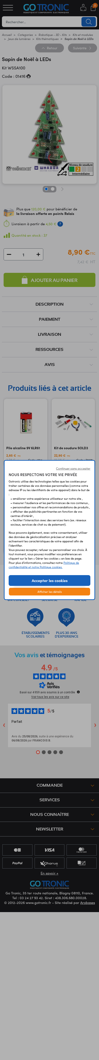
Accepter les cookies (50, 580)
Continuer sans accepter (73, 468)
